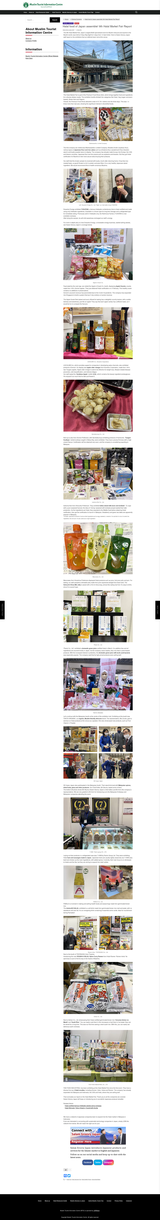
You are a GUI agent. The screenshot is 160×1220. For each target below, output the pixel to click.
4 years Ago (79, 30)
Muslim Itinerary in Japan (69, 12)
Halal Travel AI (56, 12)
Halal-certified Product (86, 1179)
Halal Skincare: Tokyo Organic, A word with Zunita (81, 1108)
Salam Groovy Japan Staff (68, 30)
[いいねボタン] (65, 1169)
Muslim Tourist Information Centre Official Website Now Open (42, 57)
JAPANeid (96, 1210)
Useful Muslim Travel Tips (86, 12)
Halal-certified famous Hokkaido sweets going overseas (83, 1106)
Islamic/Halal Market (96, 1179)
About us (31, 12)
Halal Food (69, 1179)
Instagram (108, 1162)
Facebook (88, 1162)
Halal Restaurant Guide (42, 12)
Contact (97, 12)
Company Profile (31, 41)
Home (25, 12)
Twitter (98, 1162)
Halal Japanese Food (76, 1179)
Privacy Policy (119, 1201)
